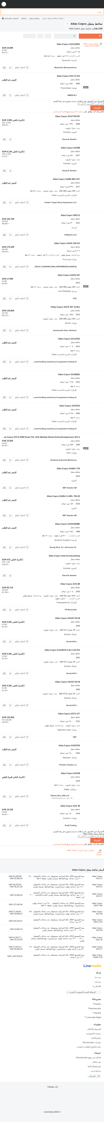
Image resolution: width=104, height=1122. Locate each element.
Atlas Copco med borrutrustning (64, 556)
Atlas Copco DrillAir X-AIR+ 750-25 (63, 496)
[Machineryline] (3, 18)
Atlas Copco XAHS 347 (69, 275)
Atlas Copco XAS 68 (97, 912)
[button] (4, 4)
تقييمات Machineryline (92, 1042)
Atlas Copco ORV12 (70, 215)
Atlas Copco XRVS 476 (97, 921)
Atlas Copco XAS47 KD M (67, 618)
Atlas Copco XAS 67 (97, 885)
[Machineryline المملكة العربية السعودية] (86, 4)
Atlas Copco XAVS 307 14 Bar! (65, 307)
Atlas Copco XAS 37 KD (68, 76)
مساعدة (97, 982)
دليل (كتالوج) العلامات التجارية (89, 1047)
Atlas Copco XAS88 (70, 148)
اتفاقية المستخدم (60, 111)
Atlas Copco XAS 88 (70, 584)
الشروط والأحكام (94, 1029)
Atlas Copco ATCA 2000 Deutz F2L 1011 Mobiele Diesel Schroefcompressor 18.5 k (40, 437)
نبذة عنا (98, 977)
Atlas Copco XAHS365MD (67, 524)
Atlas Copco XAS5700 (69, 745)
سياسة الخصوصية (76, 111)
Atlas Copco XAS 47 (97, 948)
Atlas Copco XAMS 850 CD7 (66, 179)
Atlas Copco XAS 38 (70, 806)
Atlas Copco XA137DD (69, 339)
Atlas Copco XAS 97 (97, 877)
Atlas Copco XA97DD (69, 406)
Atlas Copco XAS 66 (97, 929)
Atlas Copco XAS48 (70, 773)
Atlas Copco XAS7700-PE (67, 116)
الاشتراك (97, 108)
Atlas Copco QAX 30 (97, 938)
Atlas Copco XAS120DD (68, 44)
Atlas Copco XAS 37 (97, 895)
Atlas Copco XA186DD (69, 374)
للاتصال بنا (97, 986)
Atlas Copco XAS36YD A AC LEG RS (62, 650)
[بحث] (3, 11)
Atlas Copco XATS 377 (69, 714)
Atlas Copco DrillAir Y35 (68, 468)
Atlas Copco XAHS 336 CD (67, 243)
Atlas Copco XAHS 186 (97, 904)
